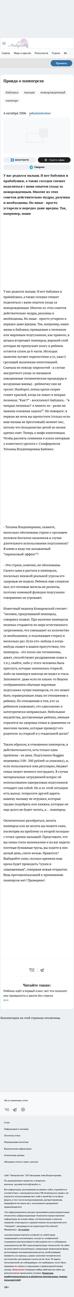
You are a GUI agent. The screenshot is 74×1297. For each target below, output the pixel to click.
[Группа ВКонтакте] (19, 160)
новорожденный (52, 92)
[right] (70, 53)
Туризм (56, 53)
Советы (6, 53)
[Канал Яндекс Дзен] (54, 160)
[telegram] (43, 970)
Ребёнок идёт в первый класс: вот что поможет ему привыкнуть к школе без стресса (35, 995)
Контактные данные (14, 1155)
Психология (41, 53)
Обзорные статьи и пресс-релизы (21, 1161)
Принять (61, 63)
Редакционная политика (16, 1142)
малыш (29, 92)
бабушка (12, 92)
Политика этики (12, 1135)
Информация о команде (16, 1129)
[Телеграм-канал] (37, 167)
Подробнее (23, 1229)
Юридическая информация (17, 1148)
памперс (12, 100)
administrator (40, 113)
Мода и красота (22, 53)
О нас (7, 1122)
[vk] (32, 970)
